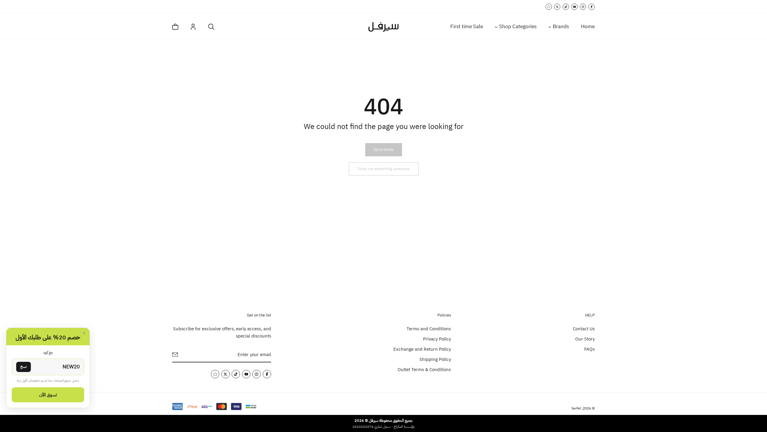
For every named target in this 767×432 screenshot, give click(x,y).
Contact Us (584, 329)
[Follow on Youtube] (574, 7)
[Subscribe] (175, 354)
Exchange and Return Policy (422, 349)
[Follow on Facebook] (591, 7)
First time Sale (466, 26)
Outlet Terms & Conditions (424, 369)
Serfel (576, 408)
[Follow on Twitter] (557, 7)
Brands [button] (561, 26)
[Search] (211, 27)
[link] (383, 149)
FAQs (589, 349)
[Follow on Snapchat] (549, 7)
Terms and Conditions (429, 329)
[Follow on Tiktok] (566, 7)
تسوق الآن (48, 395)
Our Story (585, 339)
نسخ (23, 366)
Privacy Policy (437, 339)
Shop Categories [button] (518, 26)
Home (588, 26)
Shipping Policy (435, 359)
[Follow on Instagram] (583, 7)
